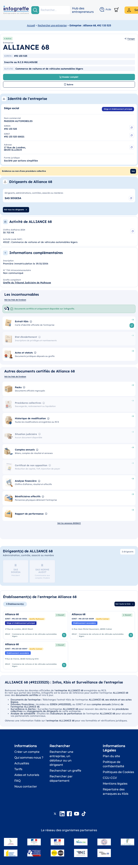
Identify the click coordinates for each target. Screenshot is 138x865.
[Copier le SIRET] (131, 135)
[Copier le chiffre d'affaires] (132, 231)
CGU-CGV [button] (110, 778)
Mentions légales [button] (115, 783)
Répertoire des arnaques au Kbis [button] (115, 791)
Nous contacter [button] (25, 786)
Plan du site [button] (111, 756)
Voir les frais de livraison (15, 300)
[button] (83, 10)
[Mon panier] (116, 10)
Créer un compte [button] (27, 752)
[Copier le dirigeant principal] (131, 198)
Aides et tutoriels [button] (26, 775)
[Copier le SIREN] (131, 127)
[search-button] (35, 10)
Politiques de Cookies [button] (118, 772)
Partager (131, 39)
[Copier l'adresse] (131, 147)
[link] (35, 625)
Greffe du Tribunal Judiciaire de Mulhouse (27, 282)
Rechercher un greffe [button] (65, 770)
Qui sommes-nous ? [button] (28, 757)
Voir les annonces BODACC (69, 523)
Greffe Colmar (102, 619)
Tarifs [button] (18, 769)
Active (8, 38)
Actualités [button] (21, 763)
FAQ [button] (17, 780)
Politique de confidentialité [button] (113, 764)
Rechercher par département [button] (61, 778)
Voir (133, 171)
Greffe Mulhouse (36, 619)
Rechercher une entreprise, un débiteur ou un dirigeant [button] (61, 758)
